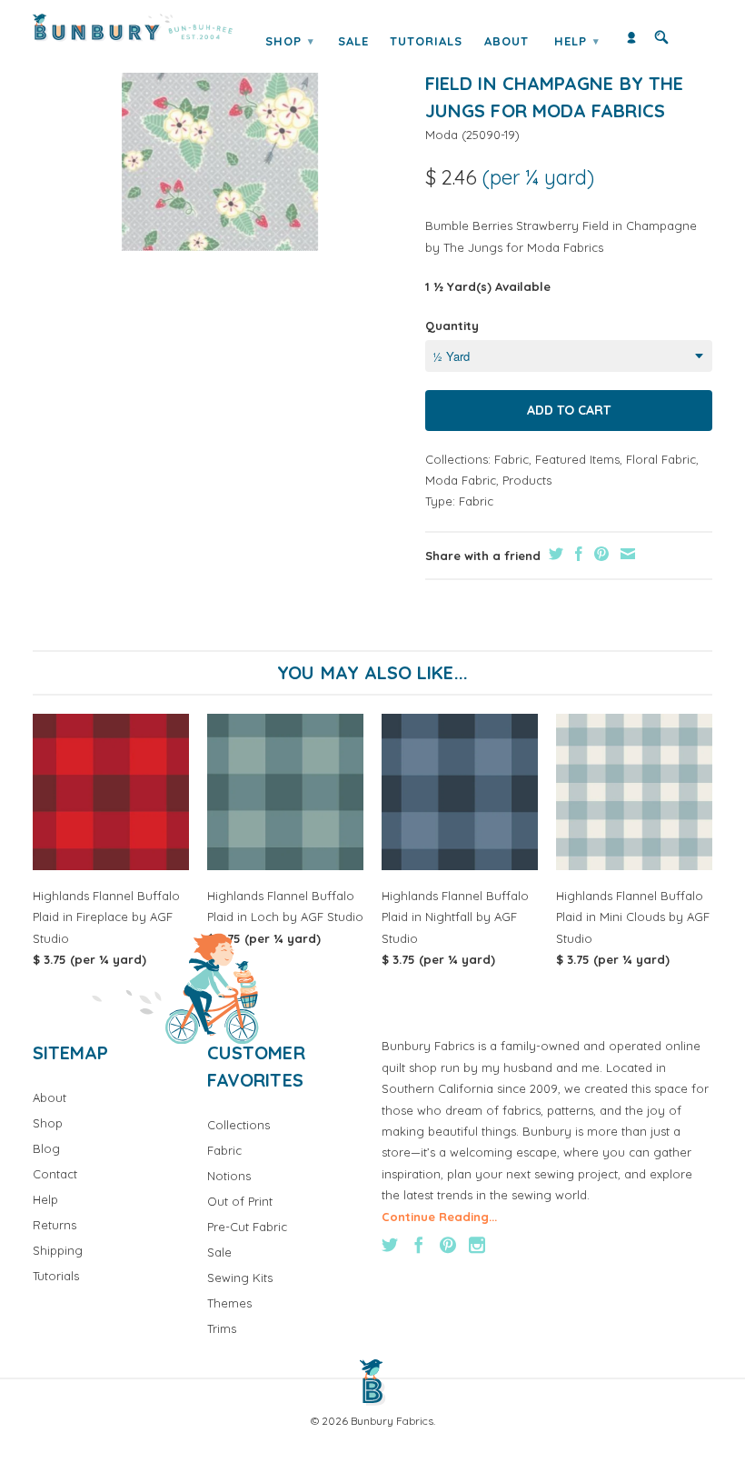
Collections (238, 1124)
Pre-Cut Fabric (247, 1226)
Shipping (58, 1250)
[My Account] (631, 41)
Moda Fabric (460, 480)
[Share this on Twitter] (553, 553)
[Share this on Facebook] (576, 553)
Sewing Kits (240, 1277)
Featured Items (577, 459)
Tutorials (426, 41)
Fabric (511, 459)
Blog (46, 1148)
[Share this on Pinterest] (599, 553)
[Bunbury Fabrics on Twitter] (390, 1245)
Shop (289, 41)
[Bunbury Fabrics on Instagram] (477, 1245)
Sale (353, 41)
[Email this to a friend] (625, 553)
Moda (441, 134)
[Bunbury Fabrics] (133, 28)
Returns (54, 1224)
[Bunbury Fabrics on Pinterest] (448, 1245)
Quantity (452, 325)
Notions (229, 1175)
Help (577, 41)
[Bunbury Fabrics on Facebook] (419, 1245)
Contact (55, 1174)
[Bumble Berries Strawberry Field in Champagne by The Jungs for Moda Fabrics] (220, 145)
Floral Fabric (661, 459)
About (506, 41)
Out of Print (240, 1201)
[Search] (661, 41)
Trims (221, 1328)
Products (526, 480)
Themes (229, 1303)
